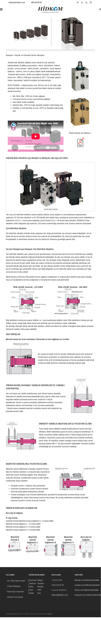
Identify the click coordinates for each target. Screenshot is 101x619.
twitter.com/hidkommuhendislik (87, 590)
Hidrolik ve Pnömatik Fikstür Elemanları (29, 55)
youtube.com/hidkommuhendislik (87, 585)
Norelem (40, 583)
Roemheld (33, 580)
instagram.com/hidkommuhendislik (88, 595)
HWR (39, 590)
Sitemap (49, 614)
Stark (31, 590)
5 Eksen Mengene (14, 586)
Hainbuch (32, 583)
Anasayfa (9, 55)
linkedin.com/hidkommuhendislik (87, 580)
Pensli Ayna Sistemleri (15, 591)
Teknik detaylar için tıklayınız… (80, 133)
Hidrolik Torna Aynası (15, 597)
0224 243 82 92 (36, 2)
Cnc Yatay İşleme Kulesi (16, 581)
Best (39, 593)
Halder (31, 593)
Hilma (31, 587)
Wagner (40, 580)
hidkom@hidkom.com (17, 2)
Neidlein (40, 587)
